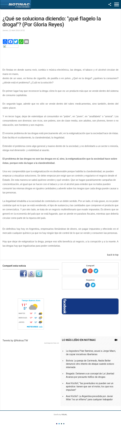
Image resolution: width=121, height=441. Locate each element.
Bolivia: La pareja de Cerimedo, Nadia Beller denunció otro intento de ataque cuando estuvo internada (90, 364)
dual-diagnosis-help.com (51, 343)
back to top (112, 255)
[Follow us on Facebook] (87, 285)
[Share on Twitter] (96, 271)
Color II (59, 423)
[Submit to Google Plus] (31, 276)
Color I (56, 423)
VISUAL (64, 414)
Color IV (63, 423)
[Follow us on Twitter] (93, 285)
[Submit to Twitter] (38, 276)
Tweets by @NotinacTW (15, 340)
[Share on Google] (90, 271)
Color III (61, 423)
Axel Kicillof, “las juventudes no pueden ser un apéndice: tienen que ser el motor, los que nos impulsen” (89, 386)
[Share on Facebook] (84, 271)
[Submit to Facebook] (23, 276)
